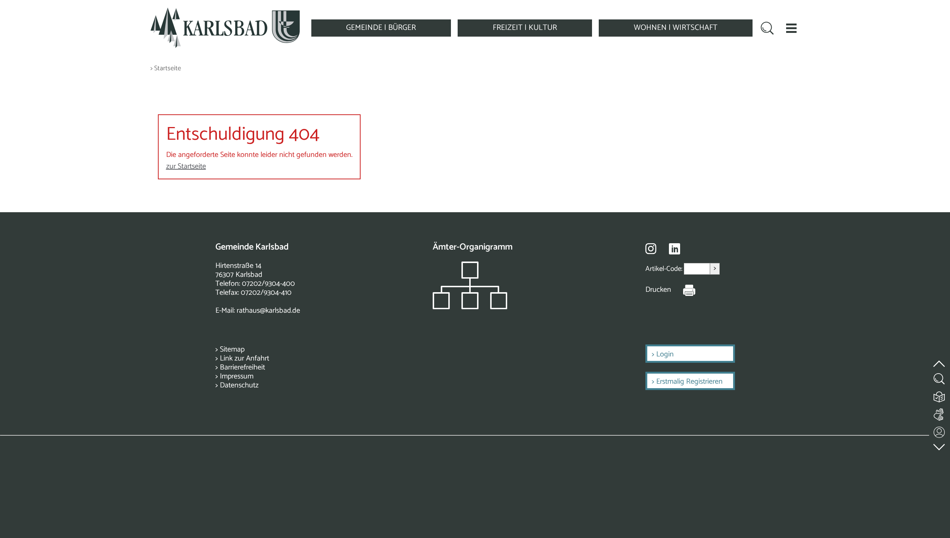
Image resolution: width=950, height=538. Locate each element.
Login (665, 354)
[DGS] (939, 413)
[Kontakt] (939, 430)
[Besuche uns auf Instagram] (650, 248)
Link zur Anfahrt (244, 358)
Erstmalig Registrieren (689, 381)
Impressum (236, 376)
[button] (791, 28)
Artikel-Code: (664, 269)
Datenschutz (239, 385)
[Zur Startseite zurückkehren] (225, 12)
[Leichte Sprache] (939, 395)
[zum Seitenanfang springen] (939, 359)
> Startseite (165, 68)
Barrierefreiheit (242, 367)
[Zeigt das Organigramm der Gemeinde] (470, 307)
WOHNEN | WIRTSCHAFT (675, 27)
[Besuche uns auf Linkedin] (674, 249)
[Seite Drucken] (683, 290)
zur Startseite (186, 166)
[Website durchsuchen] (767, 29)
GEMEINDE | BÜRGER (381, 27)
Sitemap (232, 349)
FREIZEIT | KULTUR (525, 27)
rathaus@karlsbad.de (268, 310)
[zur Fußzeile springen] (939, 445)
